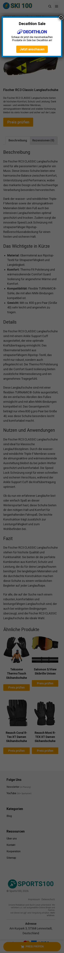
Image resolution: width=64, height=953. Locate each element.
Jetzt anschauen (32, 49)
